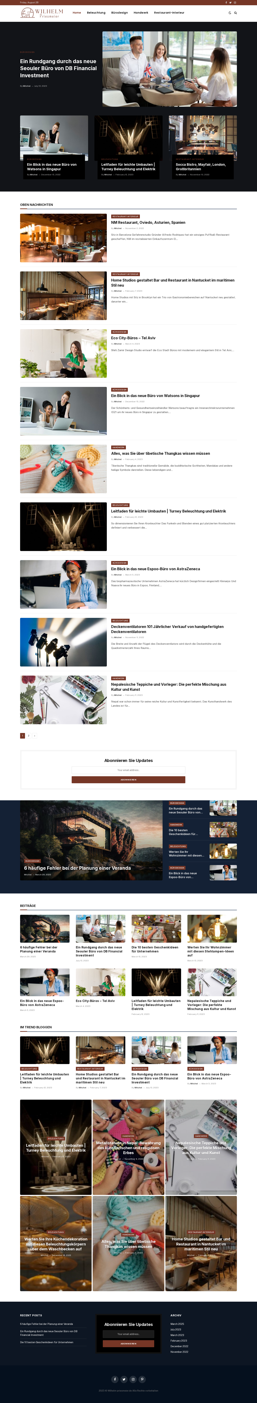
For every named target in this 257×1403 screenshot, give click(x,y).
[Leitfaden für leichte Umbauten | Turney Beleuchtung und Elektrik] (128, 138)
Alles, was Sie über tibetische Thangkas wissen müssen (160, 453)
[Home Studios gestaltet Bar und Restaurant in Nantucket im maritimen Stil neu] (63, 295)
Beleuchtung (96, 12)
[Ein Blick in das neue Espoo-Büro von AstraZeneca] (63, 584)
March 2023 (177, 1335)
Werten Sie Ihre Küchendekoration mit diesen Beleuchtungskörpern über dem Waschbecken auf (55, 1244)
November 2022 (179, 1351)
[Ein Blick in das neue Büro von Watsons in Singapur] (54, 138)
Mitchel (27, 86)
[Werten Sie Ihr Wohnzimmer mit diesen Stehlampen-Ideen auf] (223, 851)
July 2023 (175, 1329)
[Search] (235, 13)
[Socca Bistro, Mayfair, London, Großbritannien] (203, 138)
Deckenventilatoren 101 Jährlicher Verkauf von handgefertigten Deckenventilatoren (167, 629)
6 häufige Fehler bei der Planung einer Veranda (77, 868)
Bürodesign (119, 12)
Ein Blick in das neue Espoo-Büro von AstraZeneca (155, 569)
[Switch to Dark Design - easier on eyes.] (230, 12)
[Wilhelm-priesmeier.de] (42, 12)
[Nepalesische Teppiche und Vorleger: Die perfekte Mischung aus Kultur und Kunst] (63, 700)
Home (77, 12)
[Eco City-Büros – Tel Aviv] (63, 353)
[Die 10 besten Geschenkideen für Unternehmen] (223, 829)
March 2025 (177, 1324)
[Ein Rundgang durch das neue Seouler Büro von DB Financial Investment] (169, 69)
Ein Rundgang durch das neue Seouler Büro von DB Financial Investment (58, 68)
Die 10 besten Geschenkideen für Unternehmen (182, 832)
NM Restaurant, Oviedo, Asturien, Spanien (148, 222)
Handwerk (141, 12)
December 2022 (179, 1346)
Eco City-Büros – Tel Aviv (133, 338)
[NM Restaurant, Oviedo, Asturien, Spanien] (63, 238)
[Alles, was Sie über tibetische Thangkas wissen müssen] (63, 469)
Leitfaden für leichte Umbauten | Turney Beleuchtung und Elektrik (128, 167)
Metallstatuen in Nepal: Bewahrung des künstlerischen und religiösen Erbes (128, 1148)
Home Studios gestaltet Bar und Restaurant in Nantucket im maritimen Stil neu (172, 282)
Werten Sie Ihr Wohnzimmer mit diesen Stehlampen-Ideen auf (185, 854)
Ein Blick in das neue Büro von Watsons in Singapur (52, 167)
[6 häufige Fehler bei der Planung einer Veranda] (91, 840)
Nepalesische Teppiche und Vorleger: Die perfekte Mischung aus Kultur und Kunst (168, 687)
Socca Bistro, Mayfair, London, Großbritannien (201, 167)
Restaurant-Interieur (169, 12)
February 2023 (178, 1340)
